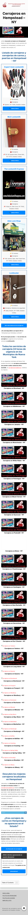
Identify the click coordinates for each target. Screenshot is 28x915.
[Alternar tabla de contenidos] (16, 882)
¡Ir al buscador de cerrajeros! (14, 849)
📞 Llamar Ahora (14, 108)
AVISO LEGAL (6, 893)
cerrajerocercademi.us (14, 367)
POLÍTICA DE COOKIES (9, 898)
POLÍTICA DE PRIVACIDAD (10, 895)
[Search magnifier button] (25, 812)
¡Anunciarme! (14, 871)
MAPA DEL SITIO (7, 900)
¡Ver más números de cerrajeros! (14, 325)
